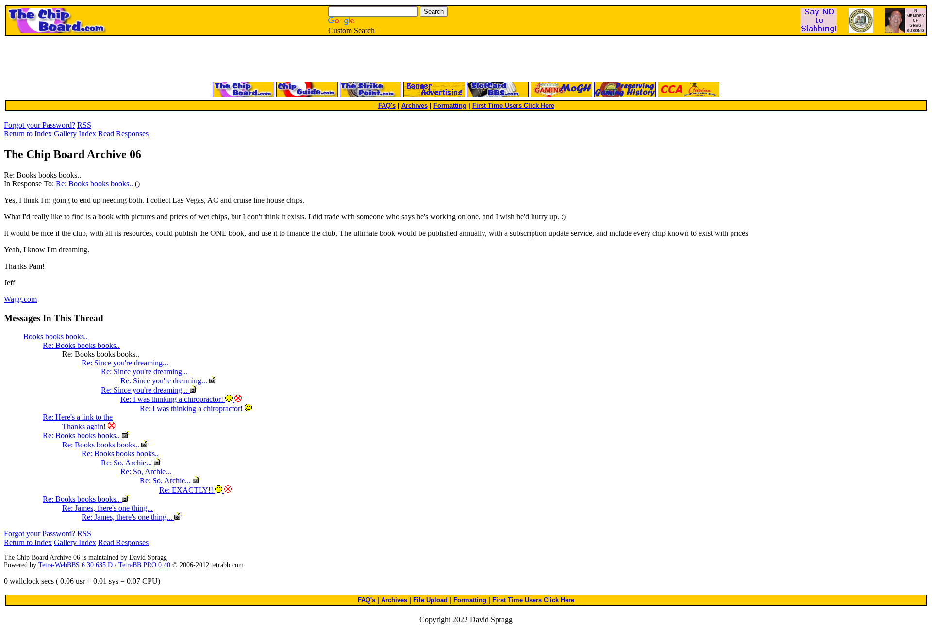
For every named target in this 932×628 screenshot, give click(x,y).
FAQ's (387, 105)
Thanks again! (85, 426)
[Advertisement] (349, 59)
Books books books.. (55, 336)
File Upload (430, 600)
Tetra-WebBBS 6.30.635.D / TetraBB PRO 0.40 (104, 565)
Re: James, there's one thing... (107, 508)
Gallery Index (75, 134)
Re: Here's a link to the (78, 417)
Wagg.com (20, 299)
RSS (84, 125)
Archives (414, 105)
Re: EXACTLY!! (187, 490)
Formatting (449, 105)
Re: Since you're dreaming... (125, 363)
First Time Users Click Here (513, 105)
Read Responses (123, 134)
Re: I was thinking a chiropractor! (172, 399)
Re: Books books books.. (94, 184)
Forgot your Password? (39, 125)
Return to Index (28, 134)
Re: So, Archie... (127, 463)
